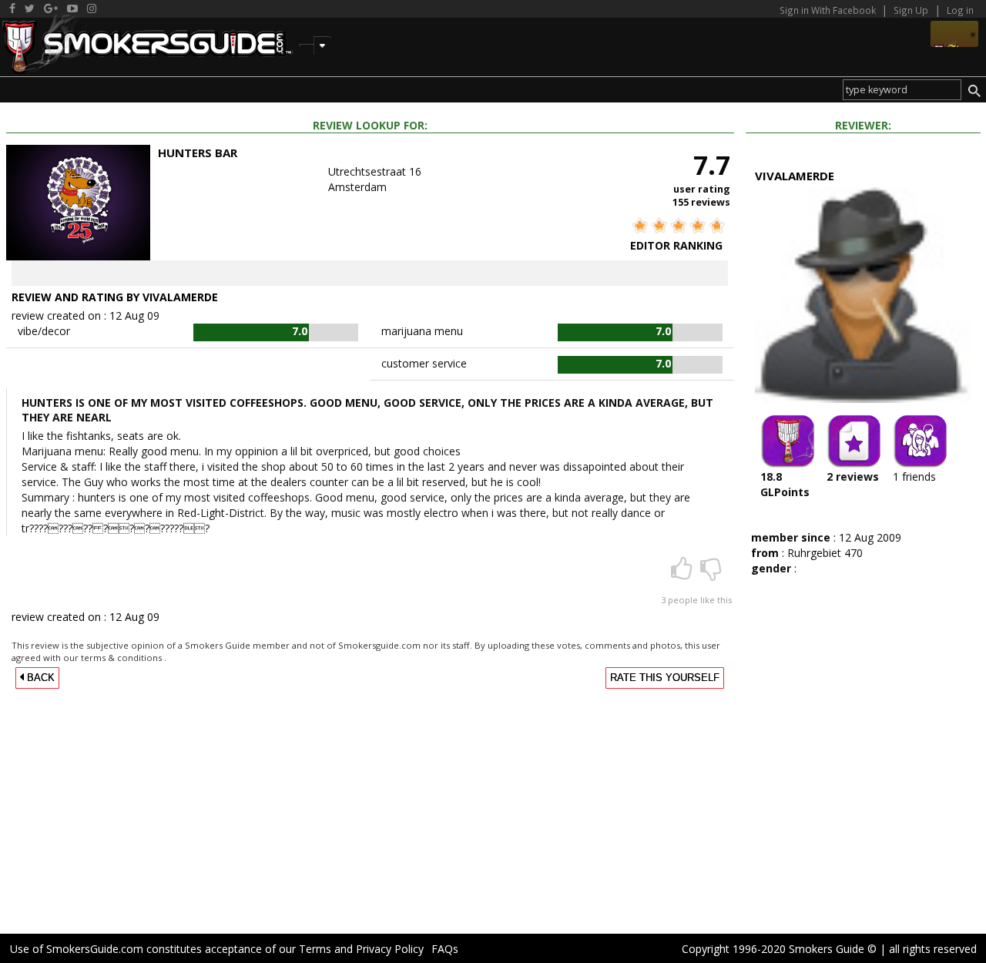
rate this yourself (664, 678)
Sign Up (911, 10)
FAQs (444, 948)
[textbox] (902, 89)
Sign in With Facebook (829, 10)
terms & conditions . (123, 657)
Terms (315, 948)
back (39, 678)
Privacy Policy (390, 948)
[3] (683, 573)
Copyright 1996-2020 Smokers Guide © (779, 948)
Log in (960, 10)
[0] (711, 573)
